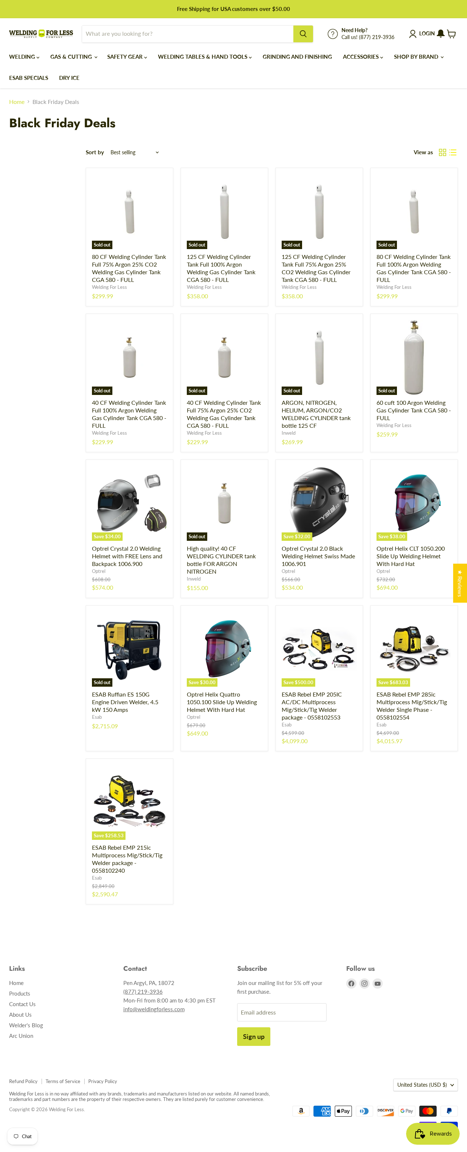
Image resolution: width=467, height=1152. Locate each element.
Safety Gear (125, 56)
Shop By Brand (417, 56)
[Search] (303, 34)
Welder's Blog (26, 1025)
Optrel (98, 571)
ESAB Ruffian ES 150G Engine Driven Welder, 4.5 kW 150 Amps (125, 702)
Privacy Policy (102, 1081)
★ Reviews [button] (460, 583)
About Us (20, 1014)
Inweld (289, 433)
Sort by (95, 152)
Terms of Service (63, 1081)
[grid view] (442, 152)
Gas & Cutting (71, 56)
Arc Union (21, 1035)
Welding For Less (109, 287)
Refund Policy (23, 1081)
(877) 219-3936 (143, 991)
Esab (97, 717)
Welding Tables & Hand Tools (203, 56)
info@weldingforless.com (154, 1009)
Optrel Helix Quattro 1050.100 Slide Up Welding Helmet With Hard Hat (222, 702)
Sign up (254, 1036)
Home (16, 101)
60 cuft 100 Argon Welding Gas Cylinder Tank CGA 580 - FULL (414, 410)
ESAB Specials (28, 77)
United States (422, 1085)
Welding (22, 56)
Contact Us (22, 1004)
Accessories (361, 56)
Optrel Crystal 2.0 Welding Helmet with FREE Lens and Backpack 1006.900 (127, 556)
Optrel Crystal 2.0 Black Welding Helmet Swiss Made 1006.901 (318, 556)
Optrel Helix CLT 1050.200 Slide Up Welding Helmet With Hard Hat (411, 556)
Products (19, 993)
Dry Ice (69, 77)
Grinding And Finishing (297, 56)
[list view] (453, 152)
